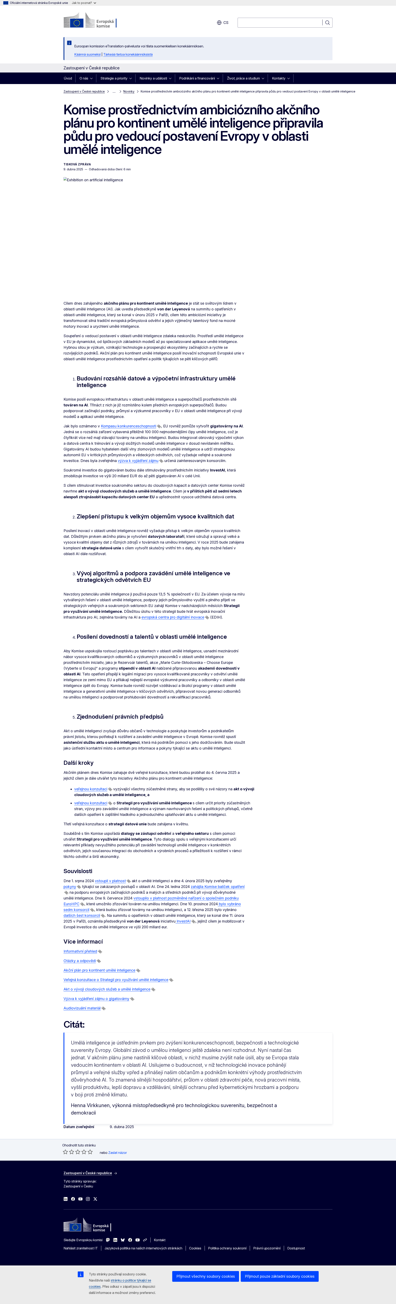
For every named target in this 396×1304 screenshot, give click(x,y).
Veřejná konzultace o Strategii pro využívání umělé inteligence (116, 980)
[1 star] (65, 1151)
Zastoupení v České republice (84, 91)
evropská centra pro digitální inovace (172, 617)
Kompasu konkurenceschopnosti (128, 426)
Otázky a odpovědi (80, 961)
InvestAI (183, 921)
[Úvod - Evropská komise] (97, 20)
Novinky (128, 91)
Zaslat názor (117, 1153)
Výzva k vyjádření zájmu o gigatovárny (96, 998)
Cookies (195, 1248)
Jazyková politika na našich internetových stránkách (143, 1248)
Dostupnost (296, 1248)
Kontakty (278, 78)
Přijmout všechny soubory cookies (205, 1276)
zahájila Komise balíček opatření (218, 886)
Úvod (68, 78)
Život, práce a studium (243, 78)
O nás (84, 78)
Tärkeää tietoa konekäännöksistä (128, 54)
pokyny (70, 886)
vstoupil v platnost (110, 881)
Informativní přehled (80, 951)
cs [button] (226, 22)
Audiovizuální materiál (82, 1008)
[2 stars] (68, 1151)
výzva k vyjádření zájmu (138, 460)
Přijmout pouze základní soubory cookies (280, 1276)
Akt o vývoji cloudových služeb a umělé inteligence (107, 989)
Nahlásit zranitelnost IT (81, 1248)
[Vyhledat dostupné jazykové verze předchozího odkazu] (159, 426)
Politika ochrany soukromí (227, 1248)
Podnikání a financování (197, 78)
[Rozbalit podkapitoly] (92, 78)
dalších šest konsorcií (82, 915)
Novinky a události (153, 78)
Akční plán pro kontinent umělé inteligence (99, 970)
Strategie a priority (113, 78)
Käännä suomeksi (87, 54)
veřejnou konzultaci (90, 789)
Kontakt (159, 1240)
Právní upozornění (266, 1248)
